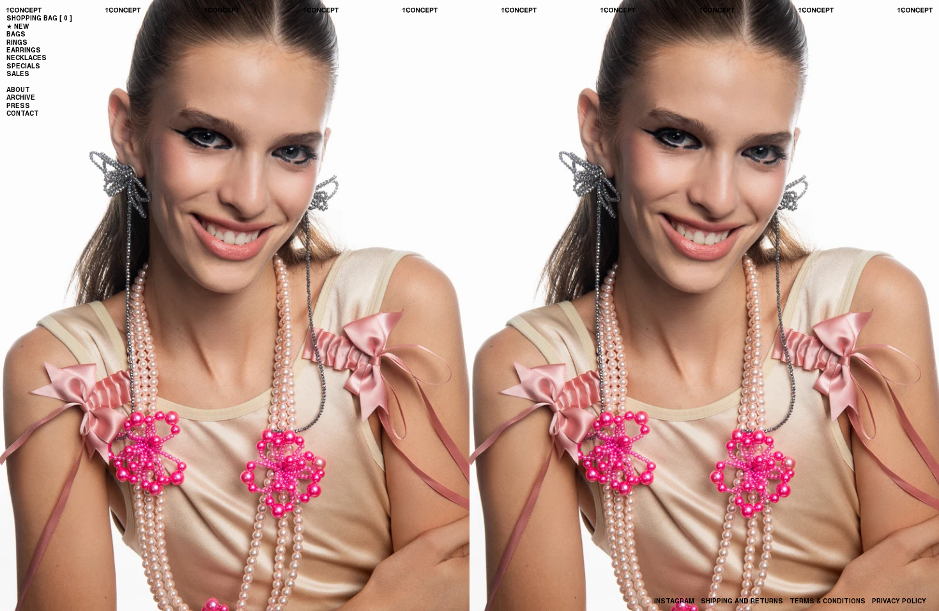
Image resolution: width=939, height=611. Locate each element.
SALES (17, 73)
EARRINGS (23, 50)
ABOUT (18, 89)
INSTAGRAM (674, 601)
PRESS (18, 105)
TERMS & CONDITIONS (828, 601)
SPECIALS (23, 66)
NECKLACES (26, 57)
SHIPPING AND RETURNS (742, 601)
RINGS (16, 42)
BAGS (16, 34)
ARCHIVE (20, 97)
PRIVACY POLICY (899, 601)
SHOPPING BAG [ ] (39, 18)
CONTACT (22, 113)
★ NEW (17, 26)
